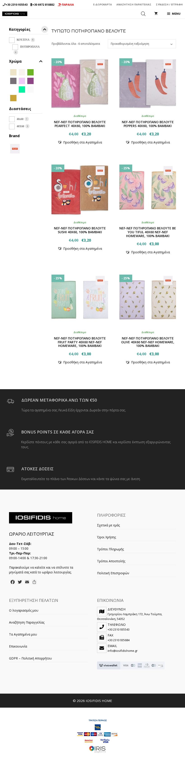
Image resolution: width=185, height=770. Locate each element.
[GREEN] (30, 72)
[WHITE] (30, 89)
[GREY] (13, 80)
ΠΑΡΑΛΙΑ (67, 5)
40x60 (20, 119)
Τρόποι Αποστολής (111, 561)
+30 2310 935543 (16, 5)
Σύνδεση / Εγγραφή (169, 4)
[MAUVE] (30, 80)
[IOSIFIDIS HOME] (14, 13)
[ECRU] (22, 72)
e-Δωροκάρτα (102, 4)
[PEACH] (13, 89)
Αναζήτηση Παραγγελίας (133, 4)
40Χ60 (20, 126)
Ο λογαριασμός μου (23, 610)
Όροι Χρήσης (106, 537)
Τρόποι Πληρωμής (110, 549)
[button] (80, 142)
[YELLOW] (13, 98)
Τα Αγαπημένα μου (23, 634)
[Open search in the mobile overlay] (143, 14)
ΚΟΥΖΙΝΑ (23, 39)
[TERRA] (22, 89)
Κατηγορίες (19, 30)
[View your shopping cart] (156, 13)
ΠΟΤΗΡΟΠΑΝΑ (30, 46)
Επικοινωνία (18, 646)
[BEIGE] (13, 72)
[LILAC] (22, 80)
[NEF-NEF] (15, 148)
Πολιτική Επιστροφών (113, 573)
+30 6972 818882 (43, 5)
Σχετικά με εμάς (108, 525)
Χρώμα (15, 61)
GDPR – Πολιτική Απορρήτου (30, 658)
